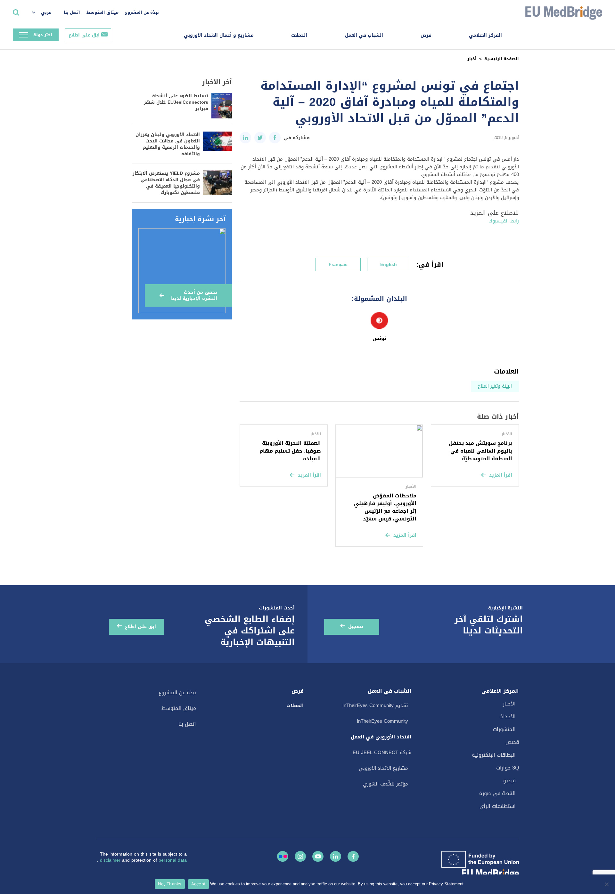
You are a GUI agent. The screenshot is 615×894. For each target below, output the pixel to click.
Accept (198, 883)
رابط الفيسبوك (503, 220)
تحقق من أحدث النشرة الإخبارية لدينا (194, 295)
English (388, 264)
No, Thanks (170, 883)
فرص (426, 35)
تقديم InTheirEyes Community (375, 705)
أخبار (472, 59)
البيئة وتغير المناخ (495, 386)
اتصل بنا (72, 12)
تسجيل (355, 626)
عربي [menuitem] (46, 12)
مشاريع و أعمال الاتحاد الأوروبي (219, 35)
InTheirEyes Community (382, 721)
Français (338, 264)
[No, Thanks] (607, 884)
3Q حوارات (507, 768)
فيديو (509, 780)
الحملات (299, 35)
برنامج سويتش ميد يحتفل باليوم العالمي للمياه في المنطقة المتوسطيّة (480, 450)
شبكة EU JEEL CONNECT (382, 752)
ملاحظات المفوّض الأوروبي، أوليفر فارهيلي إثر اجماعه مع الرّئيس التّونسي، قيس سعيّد (385, 507)
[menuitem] (44, 13)
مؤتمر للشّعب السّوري (385, 783)
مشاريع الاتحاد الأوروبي (383, 768)
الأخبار (509, 704)
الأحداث (507, 716)
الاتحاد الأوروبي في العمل (381, 736)
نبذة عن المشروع (142, 12)
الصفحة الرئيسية (501, 59)
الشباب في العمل (364, 35)
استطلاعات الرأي (498, 806)
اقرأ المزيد (500, 475)
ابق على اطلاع (84, 35)
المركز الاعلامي (485, 35)
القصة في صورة (497, 793)
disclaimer (111, 860)
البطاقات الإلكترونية (494, 755)
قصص (512, 742)
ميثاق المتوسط (102, 12)
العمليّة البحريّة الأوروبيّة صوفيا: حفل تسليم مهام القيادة (290, 450)
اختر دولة (42, 35)
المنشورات (504, 729)
